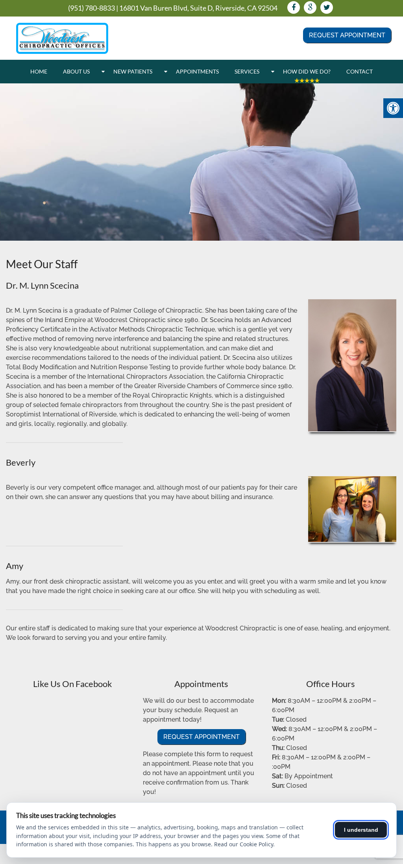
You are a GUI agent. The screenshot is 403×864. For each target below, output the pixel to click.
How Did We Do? (307, 71)
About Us (76, 71)
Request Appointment (347, 35)
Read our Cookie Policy (243, 844)
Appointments (197, 71)
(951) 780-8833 (91, 8)
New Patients (132, 71)
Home (38, 71)
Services (247, 71)
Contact (359, 71)
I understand (361, 830)
